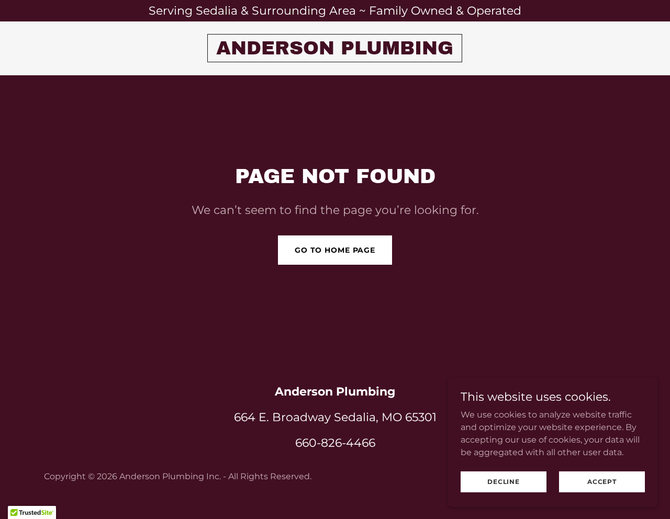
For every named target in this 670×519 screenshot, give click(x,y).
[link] (334, 52)
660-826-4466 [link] (335, 443)
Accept (602, 482)
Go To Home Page (335, 250)
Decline (503, 482)
